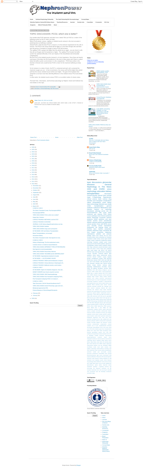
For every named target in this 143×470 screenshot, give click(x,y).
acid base (108, 219)
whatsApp (103, 371)
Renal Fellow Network (95, 153)
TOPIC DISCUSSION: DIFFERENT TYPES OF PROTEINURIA (49, 247)
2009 (33, 298)
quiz (95, 214)
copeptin (89, 325)
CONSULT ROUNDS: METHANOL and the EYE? (45, 219)
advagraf (93, 310)
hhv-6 (108, 333)
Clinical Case (102, 195)
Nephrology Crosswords (99, 217)
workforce (89, 269)
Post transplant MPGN (38, 212)
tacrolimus (100, 268)
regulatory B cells (107, 358)
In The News (104, 187)
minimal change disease (94, 265)
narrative (106, 347)
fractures (89, 332)
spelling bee (108, 363)
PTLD (106, 273)
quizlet (109, 247)
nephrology (93, 348)
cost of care (95, 325)
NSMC (95, 306)
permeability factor (103, 353)
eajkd (109, 207)
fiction (98, 330)
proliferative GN (94, 356)
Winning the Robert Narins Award (97, 167)
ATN (101, 296)
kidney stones (95, 237)
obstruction (92, 350)
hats (110, 332)
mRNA (100, 343)
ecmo (93, 278)
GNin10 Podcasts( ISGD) (44, 25)
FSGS (105, 214)
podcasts (109, 234)
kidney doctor (108, 340)
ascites (100, 314)
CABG (97, 297)
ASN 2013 (95, 296)
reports (101, 360)
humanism (95, 242)
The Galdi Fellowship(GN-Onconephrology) (67, 19)
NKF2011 (89, 251)
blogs (93, 276)
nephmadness (91, 234)
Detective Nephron (93, 209)
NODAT (96, 273)
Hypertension (107, 197)
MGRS (88, 273)
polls (110, 355)
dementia (109, 325)
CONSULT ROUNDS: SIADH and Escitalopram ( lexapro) (48, 260)
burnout (98, 319)
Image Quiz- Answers (38, 217)
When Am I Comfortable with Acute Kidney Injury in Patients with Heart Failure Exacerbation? (99, 142)
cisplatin (98, 322)
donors (104, 216)
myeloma (109, 217)
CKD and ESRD (96, 189)
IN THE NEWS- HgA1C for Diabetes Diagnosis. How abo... (48, 269)
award (88, 315)
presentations (97, 202)
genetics (94, 224)
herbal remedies (102, 333)
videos (89, 202)
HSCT (100, 271)
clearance (105, 322)
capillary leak (106, 319)
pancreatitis (103, 351)
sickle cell (89, 268)
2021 (33, 158)
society (103, 363)
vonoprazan (92, 371)
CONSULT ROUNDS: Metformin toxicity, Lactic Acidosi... (47, 265)
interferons (94, 338)
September (36, 192)
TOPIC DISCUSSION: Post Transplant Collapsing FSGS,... (48, 276)
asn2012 (105, 314)
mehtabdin (105, 345)
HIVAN (96, 271)
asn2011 (95, 220)
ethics (93, 328)
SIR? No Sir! (92, 148)
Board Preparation (105, 437)
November (36, 188)
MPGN (105, 224)
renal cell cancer (91, 248)
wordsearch (108, 371)
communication (95, 324)
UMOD (91, 274)
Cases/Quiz (90, 22)
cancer (100, 220)
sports (96, 364)
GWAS (108, 301)
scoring (109, 361)
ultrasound (89, 243)
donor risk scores (104, 327)
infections (102, 204)
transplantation (98, 206)
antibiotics (89, 314)
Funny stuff (100, 224)
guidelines (89, 255)
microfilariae (89, 347)
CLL (110, 297)
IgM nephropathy (107, 302)
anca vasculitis (91, 225)
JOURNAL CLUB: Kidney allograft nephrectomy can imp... (48, 224)
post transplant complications (102, 200)
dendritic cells (99, 261)
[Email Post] (59, 86)
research (93, 288)
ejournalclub (105, 261)
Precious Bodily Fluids (95, 166)
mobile (94, 347)
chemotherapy (107, 220)
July (34, 197)
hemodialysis (90, 211)
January (35, 295)
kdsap (103, 340)
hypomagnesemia (91, 283)
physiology (89, 266)
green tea (94, 279)
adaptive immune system (100, 309)
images (93, 232)
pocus (101, 355)
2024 (33, 152)
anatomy (93, 312)
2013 (33, 177)
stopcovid (105, 364)
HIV (106, 250)
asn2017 (109, 314)
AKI (110, 211)
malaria (104, 343)
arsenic (97, 314)
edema (97, 278)
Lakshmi (89, 304)
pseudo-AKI (101, 356)
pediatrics (89, 230)
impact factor (107, 337)
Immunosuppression (106, 271)
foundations (105, 330)
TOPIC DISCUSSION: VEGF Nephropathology (45, 274)
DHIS (94, 299)
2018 (33, 165)
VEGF (99, 260)
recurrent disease (91, 256)
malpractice (108, 343)
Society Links (80, 22)
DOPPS (97, 299)
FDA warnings (94, 301)
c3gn (101, 319)
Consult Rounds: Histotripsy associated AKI (104, 98)
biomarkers (102, 251)
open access (98, 350)
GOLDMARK (100, 301)
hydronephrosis (107, 281)
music (98, 347)
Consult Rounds (92, 195)
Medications (104, 207)
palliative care (100, 234)
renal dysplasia (95, 360)
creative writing (99, 276)
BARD (110, 296)
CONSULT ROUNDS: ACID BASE (41, 222)
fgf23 (110, 253)
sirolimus (99, 256)
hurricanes (101, 335)
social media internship (105, 289)
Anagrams (33, 25)
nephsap (105, 265)
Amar (36, 100)
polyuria (89, 356)
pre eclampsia (108, 237)
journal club (104, 211)
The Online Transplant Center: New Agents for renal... (47, 238)
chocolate (93, 322)
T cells (100, 307)
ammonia (89, 312)
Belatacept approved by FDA (40, 288)
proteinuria (90, 214)
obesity (109, 255)
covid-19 (99, 216)
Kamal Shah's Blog (94, 147)
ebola (110, 327)
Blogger (79, 465)
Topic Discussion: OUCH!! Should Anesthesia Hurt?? (47, 283)
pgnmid (109, 353)
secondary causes (106, 266)
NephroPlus (100, 306)
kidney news (108, 283)
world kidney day (95, 250)
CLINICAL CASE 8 (38, 240)
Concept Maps (85, 19)
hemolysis (109, 279)
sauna (106, 361)
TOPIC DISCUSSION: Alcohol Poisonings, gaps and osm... (48, 285)
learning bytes (108, 342)
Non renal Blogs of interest (106, 422)
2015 (33, 172)
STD (96, 307)
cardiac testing (96, 238)
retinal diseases (107, 360)
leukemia (89, 284)
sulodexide (89, 366)
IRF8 (96, 302)
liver (98, 343)
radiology (106, 286)
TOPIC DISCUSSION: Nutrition (41, 226)
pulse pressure (95, 358)
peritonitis (94, 286)
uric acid (107, 291)
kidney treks (96, 342)
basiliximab (89, 317)
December (36, 185)
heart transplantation (102, 279)
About (55, 25)
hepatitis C (101, 281)
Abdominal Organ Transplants (101, 230)
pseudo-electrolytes (103, 247)
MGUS (109, 250)
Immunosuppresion (92, 212)
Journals (72, 22)
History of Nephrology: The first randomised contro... (46, 242)
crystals (105, 276)
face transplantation (106, 328)
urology (89, 235)
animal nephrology (107, 274)
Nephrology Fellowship (105, 442)
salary (94, 361)
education (101, 191)
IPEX (93, 302)
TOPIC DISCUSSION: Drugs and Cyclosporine (45, 228)
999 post (104, 294)
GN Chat (106, 22)
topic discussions (54, 88)
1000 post (98, 294)
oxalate (94, 351)
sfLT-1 (88, 363)
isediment (99, 340)
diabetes (89, 222)
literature (95, 343)
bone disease (99, 235)
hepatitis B (95, 281)
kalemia (100, 222)
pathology (97, 211)
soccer (100, 363)
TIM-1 (88, 274)
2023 (33, 154)
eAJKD (91, 138)
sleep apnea (95, 363)
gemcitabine (94, 332)
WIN (110, 307)
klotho (101, 342)
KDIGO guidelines (99, 219)
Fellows (94, 235)
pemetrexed (95, 353)
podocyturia (105, 355)
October (35, 190)
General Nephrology (45, 88)
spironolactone (90, 364)
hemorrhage (90, 281)
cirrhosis (89, 253)
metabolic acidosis (107, 245)
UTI (107, 307)
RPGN (92, 307)
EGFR (108, 299)
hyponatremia (107, 225)
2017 (33, 167)
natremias (94, 222)
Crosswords (98, 22)
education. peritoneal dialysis (100, 253)
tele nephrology (95, 291)
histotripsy (91, 335)
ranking (101, 358)
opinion (105, 284)
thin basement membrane (99, 368)
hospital (96, 335)
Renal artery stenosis (92, 260)
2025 (33, 149)
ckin (101, 322)
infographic (89, 338)
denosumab (89, 327)
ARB (97, 269)
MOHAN (93, 304)
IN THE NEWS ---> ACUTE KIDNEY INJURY (44, 258)
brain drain (105, 317)
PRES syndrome (107, 306)
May (34, 201)
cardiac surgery (91, 240)
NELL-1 (92, 273)
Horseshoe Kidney (38, 235)
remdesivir (89, 360)
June (34, 199)
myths (102, 347)
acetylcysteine (90, 309)
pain (99, 351)
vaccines (106, 268)
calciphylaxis (108, 251)
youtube (101, 258)
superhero (89, 291)
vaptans (94, 292)
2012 (33, 179)
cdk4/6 (97, 320)
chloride (89, 322)
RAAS (88, 307)
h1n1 (104, 332)
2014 (33, 174)
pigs (98, 355)
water (88, 250)
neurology (106, 348)
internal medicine (101, 338)
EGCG (105, 299)
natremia (99, 214)
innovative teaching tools (96, 263)
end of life (89, 328)
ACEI (94, 269)
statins (100, 364)
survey (98, 248)
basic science (102, 199)
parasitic (109, 351)
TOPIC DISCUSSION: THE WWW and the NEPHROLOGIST (48, 254)
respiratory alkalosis (100, 288)
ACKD (107, 294)
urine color (99, 369)
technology (89, 368)
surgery (104, 256)
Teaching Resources (62, 22)
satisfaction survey (100, 361)
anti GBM (107, 260)
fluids (101, 330)
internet (105, 263)
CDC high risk (106, 297)
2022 (33, 156)
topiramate (94, 369)
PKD (104, 273)
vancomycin (104, 369)
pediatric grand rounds (105, 242)
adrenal (88, 310)
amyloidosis (90, 238)
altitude (109, 310)
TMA (100, 212)
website (109, 238)
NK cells (105, 304)
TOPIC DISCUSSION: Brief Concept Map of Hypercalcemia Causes (104, 85)
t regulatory (101, 366)
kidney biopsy (96, 255)
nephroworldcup (100, 348)
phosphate (101, 237)
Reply (36, 107)
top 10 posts (102, 291)
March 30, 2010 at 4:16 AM (45, 100)
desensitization (96, 327)
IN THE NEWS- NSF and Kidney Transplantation (45, 231)
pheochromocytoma (91, 355)
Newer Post (33, 137)
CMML (88, 299)
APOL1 (102, 250)
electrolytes (37, 88)
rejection (89, 220)
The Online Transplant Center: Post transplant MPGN (47, 210)
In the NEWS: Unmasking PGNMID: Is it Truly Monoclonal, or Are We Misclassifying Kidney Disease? (103, 111)
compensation (103, 324)
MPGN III (97, 304)
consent (109, 324)
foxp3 (110, 330)
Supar (93, 251)
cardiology (94, 216)
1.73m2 (94, 294)
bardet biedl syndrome (100, 315)
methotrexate (104, 255)
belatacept (95, 317)
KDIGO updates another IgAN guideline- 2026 (103, 71)
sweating (95, 366)
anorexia (103, 312)
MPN (101, 304)
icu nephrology (106, 209)
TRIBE (104, 307)
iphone (94, 340)
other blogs (90, 247)
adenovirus (108, 309)
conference (96, 207)
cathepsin (93, 320)
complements (104, 240)
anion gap (97, 251)
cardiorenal (97, 240)
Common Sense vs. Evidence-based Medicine (45, 244)
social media (107, 212)
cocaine (109, 322)
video (110, 268)
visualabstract (95, 258)
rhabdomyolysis (97, 266)
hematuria (89, 237)
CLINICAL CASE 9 (38, 208)
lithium (93, 284)
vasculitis (109, 369)
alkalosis (95, 274)
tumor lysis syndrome (105, 248)
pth (102, 286)
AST (99, 296)
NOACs (88, 306)
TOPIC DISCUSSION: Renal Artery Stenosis (44, 251)
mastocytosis (90, 345)
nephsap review (103, 227)
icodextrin (100, 337)
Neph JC (104, 439)
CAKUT (101, 297)
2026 (33, 147)
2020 (33, 161)
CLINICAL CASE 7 (38, 267)
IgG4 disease (100, 302)
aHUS (102, 260)
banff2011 (102, 243)
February (35, 293)
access (109, 224)
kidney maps (90, 342)
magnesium (108, 232)
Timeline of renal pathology (95, 161)
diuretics (109, 276)
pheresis (99, 286)
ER (110, 299)
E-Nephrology (97, 197)
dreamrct (89, 278)
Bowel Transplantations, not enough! (42, 233)
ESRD (93, 271)
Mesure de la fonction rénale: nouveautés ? (99, 173)
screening (89, 289)
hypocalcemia (108, 335)
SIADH (109, 273)
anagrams (100, 274)
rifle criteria (108, 288)
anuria (93, 314)
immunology (94, 204)
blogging (89, 276)
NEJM (98, 243)
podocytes (95, 247)
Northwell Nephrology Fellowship (44, 19)
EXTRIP (89, 301)
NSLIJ (92, 306)
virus (88, 371)
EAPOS (101, 299)
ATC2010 (94, 243)
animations (98, 312)
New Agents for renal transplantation (42, 249)
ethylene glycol (98, 328)
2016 (33, 170)
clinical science (92, 199)
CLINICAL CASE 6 (38, 281)
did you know (107, 235)
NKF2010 (109, 258)
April (34, 204)
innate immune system (100, 283)
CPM (91, 299)
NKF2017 (109, 304)
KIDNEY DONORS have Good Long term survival (46, 272)
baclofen (92, 315)
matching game (99, 284)
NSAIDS (100, 273)
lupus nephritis (98, 229)
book (100, 317)
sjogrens (95, 268)
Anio (104, 296)
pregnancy (90, 219)
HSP (90, 302)
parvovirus (89, 353)
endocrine (102, 278)
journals (109, 263)
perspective (100, 232)
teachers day (108, 366)
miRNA (109, 345)
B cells (106, 296)
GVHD (105, 301)
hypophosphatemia (91, 337)
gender (100, 332)
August (35, 195)
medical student (98, 245)
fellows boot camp (91, 330)
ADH (91, 296)
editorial (107, 243)
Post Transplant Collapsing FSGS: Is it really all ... (46, 279)
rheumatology (90, 361)
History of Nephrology (95, 160)
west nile (98, 371)
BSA (88, 297)
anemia (100, 225)
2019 (33, 163)
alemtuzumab (104, 310)
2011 (33, 181)
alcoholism (98, 310)
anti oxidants (108, 312)
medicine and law (97, 345)
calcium (89, 224)
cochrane (89, 324)
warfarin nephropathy (101, 292)
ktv (103, 342)
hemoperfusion (95, 333)
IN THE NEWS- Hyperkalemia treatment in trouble (46, 256)
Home (31, 19)
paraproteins (108, 229)
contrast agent (103, 238)
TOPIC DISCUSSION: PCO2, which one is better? (46, 215)
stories (109, 364)
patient (109, 265)
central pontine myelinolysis (105, 320)
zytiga (93, 373)
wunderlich (89, 373)
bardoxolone (108, 315)
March (35, 206)
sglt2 (91, 363)
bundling (94, 319)
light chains (89, 343)
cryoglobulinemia (102, 325)
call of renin (92, 261)
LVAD (105, 258)
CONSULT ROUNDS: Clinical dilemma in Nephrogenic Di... (48, 263)
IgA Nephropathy (106, 222)
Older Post (79, 137)
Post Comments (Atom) (43, 140)
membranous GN (92, 227)
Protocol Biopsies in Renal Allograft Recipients (45, 290)
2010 (33, 183)
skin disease (95, 289)
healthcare (89, 333)
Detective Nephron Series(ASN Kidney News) (42, 22)
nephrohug (92, 171)
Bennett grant (92, 297)
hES (107, 332)
